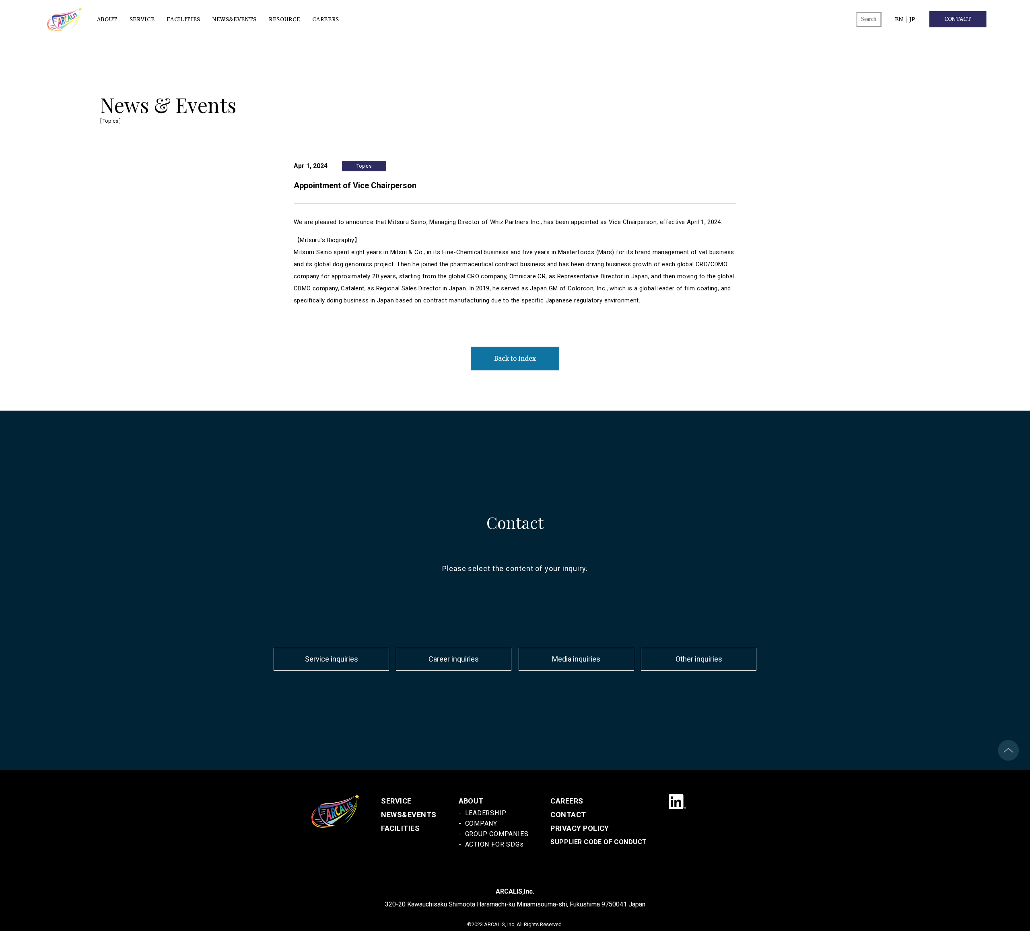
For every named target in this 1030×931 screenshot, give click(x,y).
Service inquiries (331, 659)
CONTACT (957, 19)
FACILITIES (183, 19)
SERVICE (142, 19)
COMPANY (481, 823)
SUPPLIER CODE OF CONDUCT (598, 842)
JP (912, 19)
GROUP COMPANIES (497, 834)
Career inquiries (453, 659)
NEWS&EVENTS (234, 19)
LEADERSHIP (486, 813)
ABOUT (107, 19)
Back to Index (515, 358)
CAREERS (325, 19)
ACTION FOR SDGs (494, 844)
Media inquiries (576, 659)
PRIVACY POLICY (579, 828)
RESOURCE (284, 19)
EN (899, 19)
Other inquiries (699, 659)
